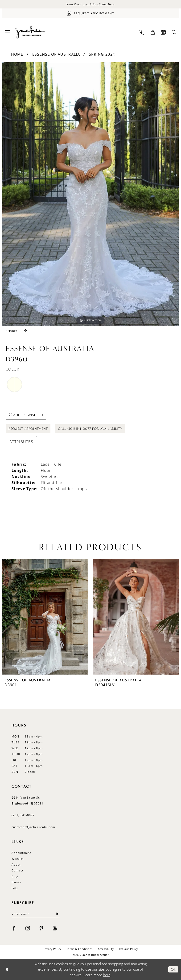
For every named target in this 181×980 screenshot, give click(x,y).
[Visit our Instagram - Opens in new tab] (27, 928)
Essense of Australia (56, 54)
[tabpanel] (90, 194)
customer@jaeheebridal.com (33, 827)
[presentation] (45, 617)
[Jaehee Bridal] (30, 32)
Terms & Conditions (79, 949)
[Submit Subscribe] (58, 914)
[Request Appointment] (163, 32)
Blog (15, 876)
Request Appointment (28, 429)
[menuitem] (7, 32)
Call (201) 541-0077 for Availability (90, 429)
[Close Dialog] (7, 969)
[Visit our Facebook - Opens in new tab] (14, 928)
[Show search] (174, 32)
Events (17, 882)
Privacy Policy (52, 949)
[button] (7, 32)
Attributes (21, 441)
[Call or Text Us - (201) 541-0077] (141, 32)
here (106, 974)
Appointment (21, 853)
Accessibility (106, 949)
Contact (17, 870)
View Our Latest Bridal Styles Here (90, 4)
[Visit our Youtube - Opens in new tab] (55, 928)
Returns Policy (128, 949)
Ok (173, 969)
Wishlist (18, 859)
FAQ (15, 888)
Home (17, 54)
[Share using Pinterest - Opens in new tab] (25, 331)
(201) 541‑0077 (23, 815)
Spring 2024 (102, 54)
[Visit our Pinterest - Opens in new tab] (41, 928)
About (16, 865)
